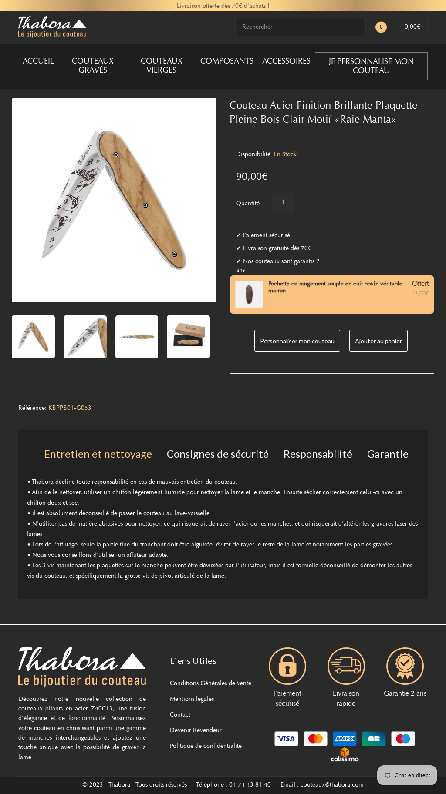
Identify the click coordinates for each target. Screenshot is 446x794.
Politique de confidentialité (206, 747)
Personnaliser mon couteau (297, 341)
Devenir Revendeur (196, 731)
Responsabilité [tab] (318, 453)
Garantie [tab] (388, 453)
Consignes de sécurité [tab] (218, 453)
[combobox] (300, 27)
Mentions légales (192, 700)
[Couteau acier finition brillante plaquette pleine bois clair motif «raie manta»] (33, 336)
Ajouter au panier (378, 341)
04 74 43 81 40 (250, 785)
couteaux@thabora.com (332, 785)
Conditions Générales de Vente (210, 684)
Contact (180, 715)
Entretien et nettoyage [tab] (98, 453)
